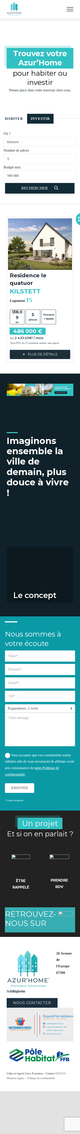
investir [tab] (40, 119)
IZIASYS (60, 1073)
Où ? (7, 134)
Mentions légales (15, 1078)
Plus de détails (42, 354)
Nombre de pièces (16, 150)
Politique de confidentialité (41, 1078)
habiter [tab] (14, 119)
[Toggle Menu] (70, 9)
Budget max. (13, 167)
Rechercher (35, 188)
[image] (40, 1009)
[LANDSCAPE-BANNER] (40, 385)
